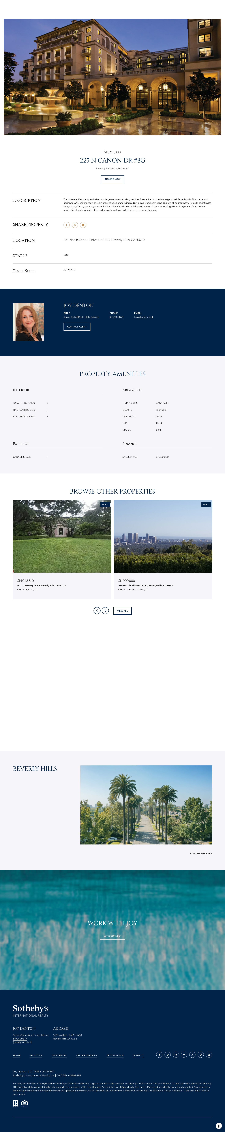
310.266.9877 (117, 317)
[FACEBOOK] (159, 1055)
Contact (138, 1055)
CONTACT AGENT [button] (77, 326)
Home (16, 1055)
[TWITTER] (192, 1055)
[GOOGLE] (201, 1055)
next (105, 610)
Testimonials (115, 1055)
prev (97, 610)
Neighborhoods (86, 1055)
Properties (59, 1055)
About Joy (36, 1055)
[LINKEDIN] (176, 1055)
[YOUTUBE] (184, 1055)
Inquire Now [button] (112, 179)
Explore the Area (201, 853)
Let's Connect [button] (112, 936)
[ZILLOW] (209, 1055)
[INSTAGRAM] (168, 1055)
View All (122, 611)
